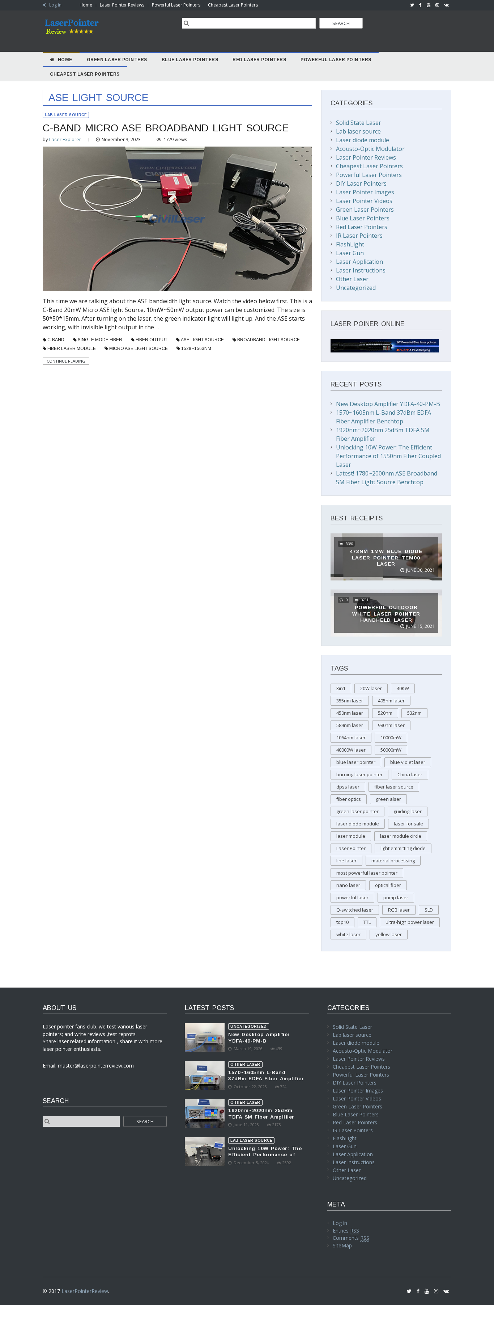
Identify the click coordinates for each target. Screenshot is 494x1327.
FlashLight (350, 244)
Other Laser (352, 279)
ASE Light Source (202, 339)
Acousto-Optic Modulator (370, 149)
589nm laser (349, 725)
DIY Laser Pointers (361, 183)
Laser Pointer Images (365, 192)
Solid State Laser (358, 123)
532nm (414, 713)
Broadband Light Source (268, 339)
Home (86, 5)
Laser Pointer (351, 848)
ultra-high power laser (410, 922)
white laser (348, 934)
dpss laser (347, 786)
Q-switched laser (354, 909)
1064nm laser (351, 737)
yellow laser (388, 934)
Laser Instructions (361, 270)
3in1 (340, 688)
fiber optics (348, 799)
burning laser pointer (359, 774)
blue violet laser (407, 762)
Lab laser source (66, 115)
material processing (393, 860)
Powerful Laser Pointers (176, 5)
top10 (342, 922)
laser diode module (357, 823)
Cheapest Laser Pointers (233, 5)
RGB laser (399, 909)
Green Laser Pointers (365, 210)
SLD (429, 909)
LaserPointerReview (84, 1291)
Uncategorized (356, 288)
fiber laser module (71, 348)
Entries (346, 1230)
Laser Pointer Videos (364, 201)
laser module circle (400, 836)
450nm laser (349, 713)
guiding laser (407, 811)
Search (341, 23)
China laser (409, 774)
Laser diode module (362, 140)
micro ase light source (138, 348)
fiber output (151, 339)
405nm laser (391, 700)
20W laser (371, 688)
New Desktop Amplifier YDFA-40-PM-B (388, 404)
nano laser (348, 885)
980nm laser (391, 725)
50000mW (390, 750)
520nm (385, 713)
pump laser (395, 897)
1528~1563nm (196, 348)
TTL (367, 922)
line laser (346, 860)
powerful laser (352, 897)
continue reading (66, 361)
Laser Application (359, 262)
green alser (388, 799)
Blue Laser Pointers (362, 218)
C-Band (55, 339)
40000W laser (351, 750)
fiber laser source (393, 786)
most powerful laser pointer (366, 873)
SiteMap (342, 1245)
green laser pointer (357, 811)
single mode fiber (100, 339)
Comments (351, 1237)
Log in (54, 5)
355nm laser (349, 700)
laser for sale (408, 823)
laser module (350, 836)
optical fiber (388, 885)
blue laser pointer (355, 762)
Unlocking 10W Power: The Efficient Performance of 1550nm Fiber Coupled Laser (388, 456)
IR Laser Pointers (359, 236)
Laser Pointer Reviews (122, 5)
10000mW (390, 737)
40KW (403, 688)
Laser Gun (350, 253)
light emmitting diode (403, 848)
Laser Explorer (65, 139)
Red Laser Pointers (361, 227)
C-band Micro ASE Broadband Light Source (166, 128)
